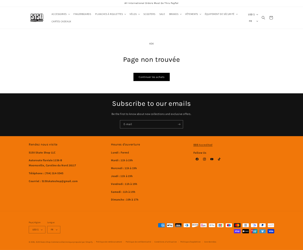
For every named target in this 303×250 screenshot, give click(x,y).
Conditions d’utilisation (165, 242)
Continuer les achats (151, 77)
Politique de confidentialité (138, 242)
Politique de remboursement (109, 242)
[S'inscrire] (179, 124)
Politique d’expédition (190, 242)
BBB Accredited (203, 145)
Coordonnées (210, 242)
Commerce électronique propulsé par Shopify (72, 242)
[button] (60, 14)
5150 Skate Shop (43, 242)
